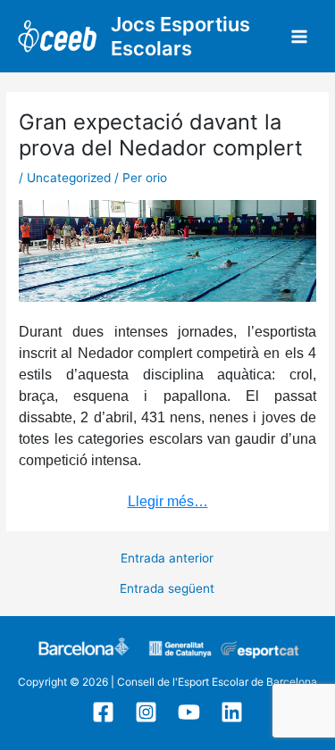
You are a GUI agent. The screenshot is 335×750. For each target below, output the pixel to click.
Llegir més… (168, 501)
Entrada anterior (167, 559)
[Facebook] (103, 712)
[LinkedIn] (232, 712)
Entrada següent (167, 589)
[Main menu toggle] (299, 36)
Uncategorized (69, 178)
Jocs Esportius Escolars (180, 36)
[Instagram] (146, 712)
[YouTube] (189, 712)
